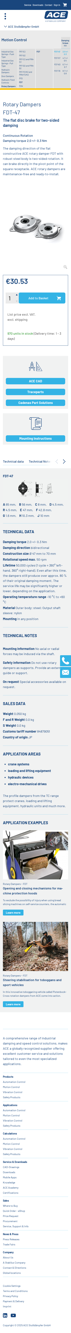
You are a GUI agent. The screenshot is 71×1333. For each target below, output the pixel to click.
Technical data (13, 461)
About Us (8, 1257)
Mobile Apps (10, 1177)
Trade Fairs (9, 1244)
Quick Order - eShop (14, 1210)
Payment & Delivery (13, 1301)
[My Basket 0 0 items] (65, 5)
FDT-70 (57, 71)
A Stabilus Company (14, 1262)
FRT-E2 (22, 51)
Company (8, 1252)
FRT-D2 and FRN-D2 (26, 67)
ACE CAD (35, 381)
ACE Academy (10, 1187)
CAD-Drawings (11, 1167)
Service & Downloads (15, 1161)
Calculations (10, 1133)
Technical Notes (40, 461)
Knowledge (9, 1182)
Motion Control (11, 1087)
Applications (10, 1105)
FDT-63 (57, 64)
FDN (21, 86)
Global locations (12, 1272)
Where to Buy (10, 1205)
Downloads (38, 5)
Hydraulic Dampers (5, 71)
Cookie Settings (12, 1285)
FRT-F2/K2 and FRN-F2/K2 (25, 73)
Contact (48, 5)
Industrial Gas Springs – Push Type (7, 54)
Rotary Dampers (8, 86)
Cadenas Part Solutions (35, 403)
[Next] (64, 461)
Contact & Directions (14, 1267)
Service (27, 5)
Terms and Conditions (15, 1290)
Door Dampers (7, 76)
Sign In (57, 5)
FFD (21, 78)
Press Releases (11, 1239)
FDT (21, 82)
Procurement (10, 1221)
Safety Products (11, 1097)
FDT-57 (57, 58)
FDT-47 (57, 51)
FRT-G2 (22, 55)
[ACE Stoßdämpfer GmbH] (56, 16)
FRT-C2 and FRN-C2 (26, 60)
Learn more (13, 912)
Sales (6, 1200)
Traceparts (35, 392)
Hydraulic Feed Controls (8, 81)
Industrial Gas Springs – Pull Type (7, 63)
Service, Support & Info (16, 1226)
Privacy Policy (10, 1296)
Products (8, 1076)
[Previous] (56, 461)
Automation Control (14, 1081)
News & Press (10, 1234)
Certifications (10, 1192)
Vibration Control (12, 1092)
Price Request (10, 1216)
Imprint (7, 1306)
